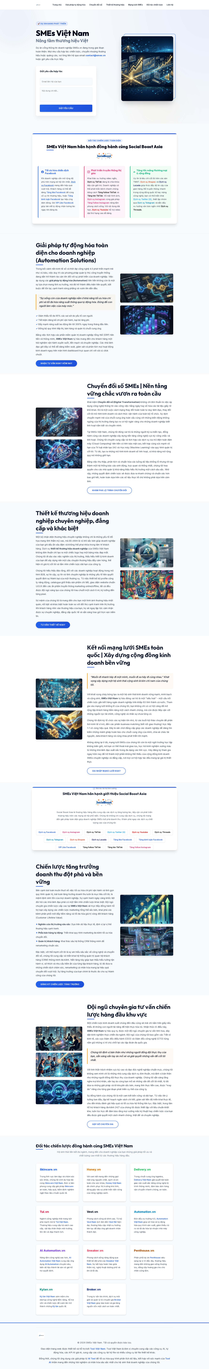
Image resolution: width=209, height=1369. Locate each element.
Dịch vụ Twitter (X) (142, 199)
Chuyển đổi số (95, 5)
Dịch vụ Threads (162, 832)
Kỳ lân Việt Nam (47, 1296)
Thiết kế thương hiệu (115, 5)
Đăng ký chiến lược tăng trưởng (60, 984)
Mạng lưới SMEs (135, 5)
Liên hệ (170, 5)
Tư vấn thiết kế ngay (53, 625)
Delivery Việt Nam (142, 1180)
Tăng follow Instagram (98, 203)
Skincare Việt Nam (54, 1183)
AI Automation (52, 1264)
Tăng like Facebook (56, 192)
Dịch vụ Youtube (100, 210)
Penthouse (155, 1257)
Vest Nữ (113, 1222)
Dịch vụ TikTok (94, 182)
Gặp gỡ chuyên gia (102, 1124)
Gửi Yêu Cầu (66, 108)
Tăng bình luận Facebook (151, 839)
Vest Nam (91, 1222)
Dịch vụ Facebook (47, 832)
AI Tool (92, 1358)
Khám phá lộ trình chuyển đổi (109, 490)
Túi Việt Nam (62, 1222)
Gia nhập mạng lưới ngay (106, 771)
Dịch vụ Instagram (96, 199)
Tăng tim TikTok (95, 196)
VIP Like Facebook (64, 203)
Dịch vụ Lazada (99, 839)
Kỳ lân (55, 1306)
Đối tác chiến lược (155, 5)
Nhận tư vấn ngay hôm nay (56, 363)
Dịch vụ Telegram (146, 203)
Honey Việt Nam (113, 1183)
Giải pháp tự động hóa (75, 5)
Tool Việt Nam (97, 1348)
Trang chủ (57, 5)
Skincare (69, 1186)
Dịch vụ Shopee (148, 182)
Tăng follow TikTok (107, 192)
